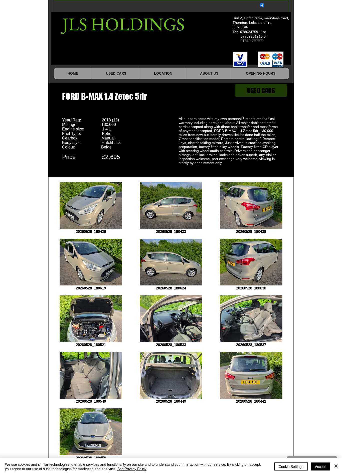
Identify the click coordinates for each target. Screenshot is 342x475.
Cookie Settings (291, 466)
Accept (320, 466)
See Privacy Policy (131, 468)
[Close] (336, 466)
